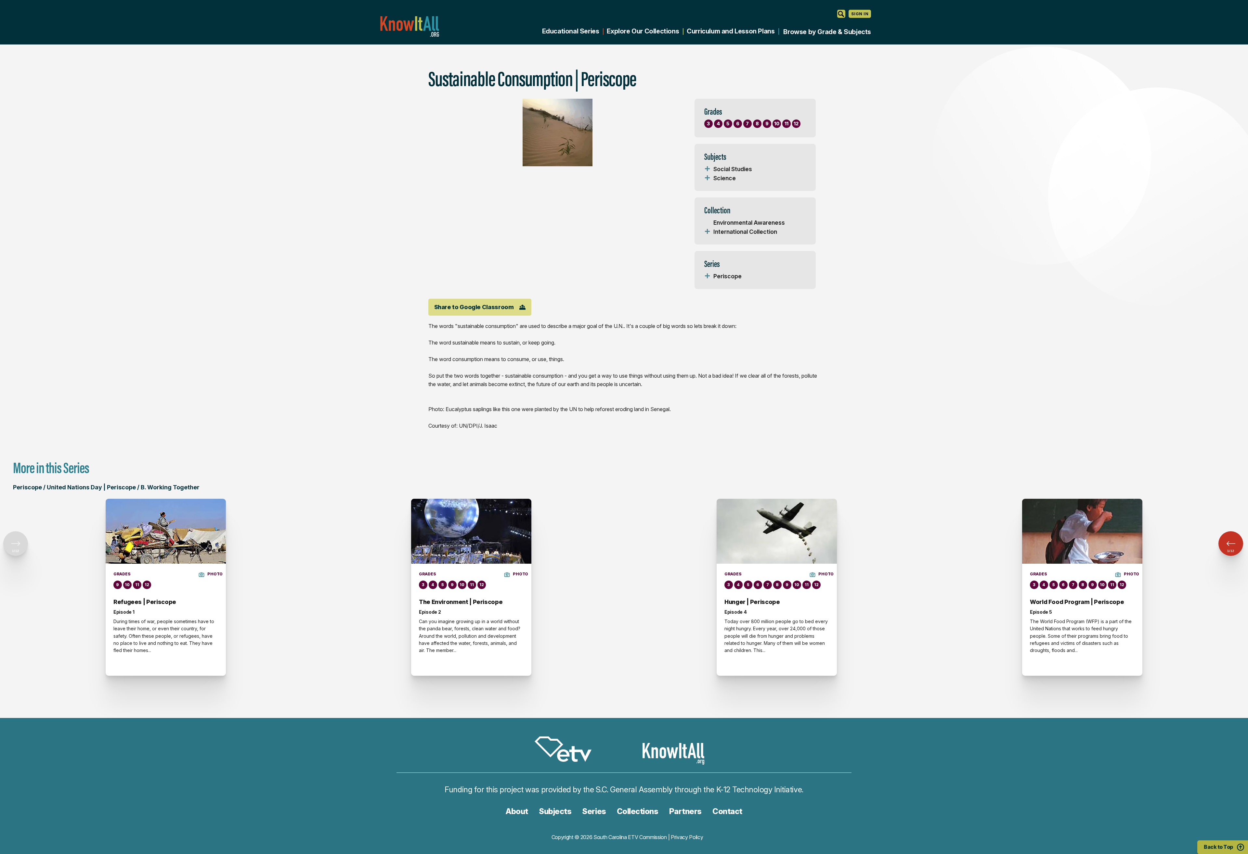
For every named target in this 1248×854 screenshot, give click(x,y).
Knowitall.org (409, 26)
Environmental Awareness (749, 222)
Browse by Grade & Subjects (827, 32)
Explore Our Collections (643, 31)
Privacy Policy (687, 837)
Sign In (859, 13)
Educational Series (570, 31)
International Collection (745, 231)
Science (724, 178)
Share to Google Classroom (474, 307)
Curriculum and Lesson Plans (730, 31)
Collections (637, 811)
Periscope (727, 276)
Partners (685, 811)
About (517, 811)
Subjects (555, 811)
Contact (727, 811)
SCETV (566, 750)
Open (707, 169)
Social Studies (732, 169)
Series (594, 811)
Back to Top (1218, 847)
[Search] (841, 14)
